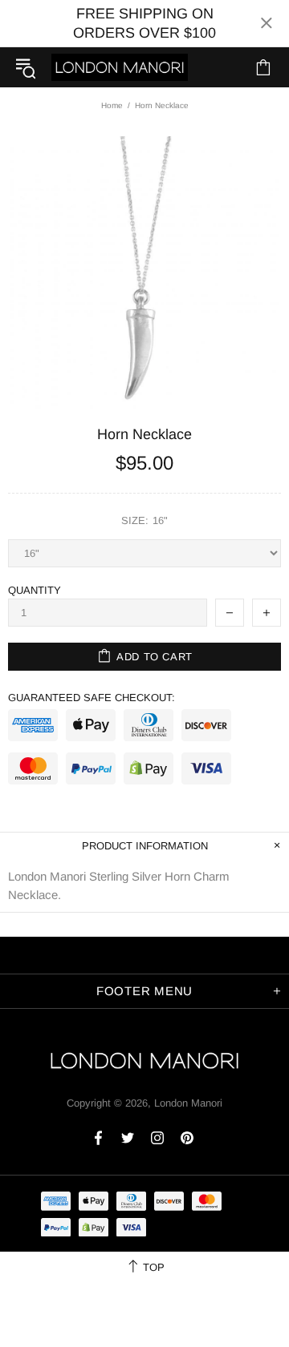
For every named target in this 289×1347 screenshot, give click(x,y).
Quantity (34, 590)
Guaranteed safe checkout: (91, 698)
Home (112, 105)
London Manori (188, 1103)
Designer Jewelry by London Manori (119, 67)
